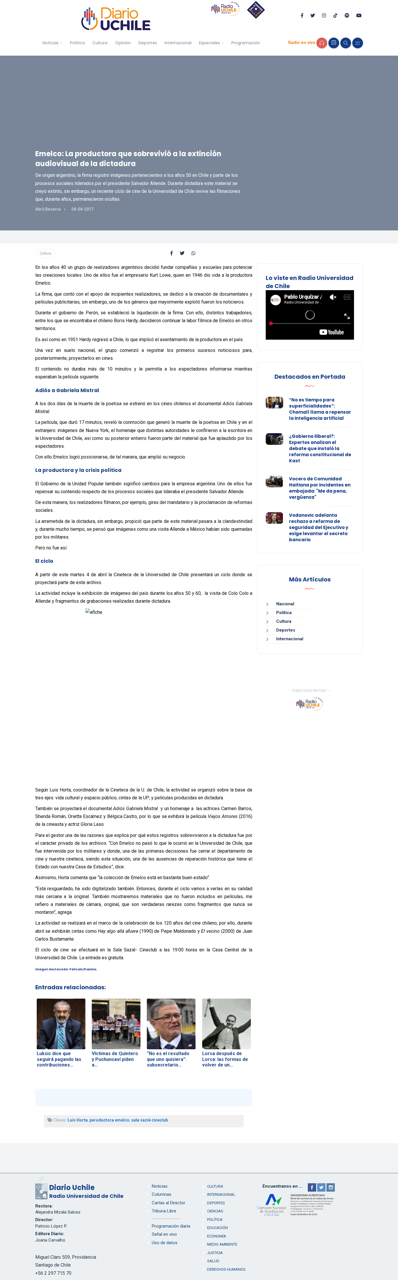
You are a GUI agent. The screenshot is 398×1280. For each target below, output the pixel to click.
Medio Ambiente (222, 1244)
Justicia (215, 1253)
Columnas (161, 1194)
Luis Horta (78, 1120)
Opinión (123, 43)
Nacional (285, 603)
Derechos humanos (226, 1269)
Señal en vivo (164, 1234)
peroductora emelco (109, 1120)
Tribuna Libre (164, 1211)
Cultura (100, 43)
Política (77, 43)
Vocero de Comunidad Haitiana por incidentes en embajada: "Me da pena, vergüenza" (320, 488)
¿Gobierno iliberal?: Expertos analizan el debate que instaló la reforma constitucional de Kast (320, 448)
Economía (216, 1236)
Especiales (209, 43)
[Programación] (333, 43)
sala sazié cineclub (149, 1120)
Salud (213, 1261)
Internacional (178, 43)
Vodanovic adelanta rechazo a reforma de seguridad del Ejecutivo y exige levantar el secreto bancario (318, 527)
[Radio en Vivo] (321, 43)
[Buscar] (345, 43)
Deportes (147, 43)
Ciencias (215, 1211)
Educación (217, 1228)
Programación (245, 43)
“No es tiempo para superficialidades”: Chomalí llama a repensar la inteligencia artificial (320, 409)
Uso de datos (164, 1242)
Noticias (51, 43)
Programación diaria (171, 1226)
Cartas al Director (168, 1202)
